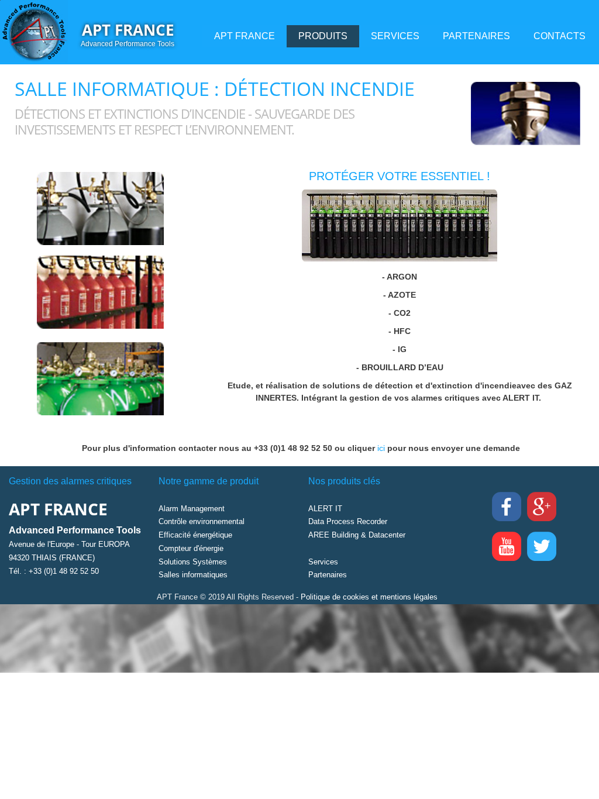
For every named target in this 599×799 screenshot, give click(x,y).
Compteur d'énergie (191, 548)
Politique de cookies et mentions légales (369, 597)
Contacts (559, 36)
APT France (128, 29)
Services (395, 36)
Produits (322, 36)
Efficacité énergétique (195, 535)
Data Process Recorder (347, 521)
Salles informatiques (193, 574)
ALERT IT (325, 508)
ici (382, 448)
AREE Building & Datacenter (356, 535)
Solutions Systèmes (193, 561)
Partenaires (476, 36)
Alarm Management (192, 508)
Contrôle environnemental (202, 521)
